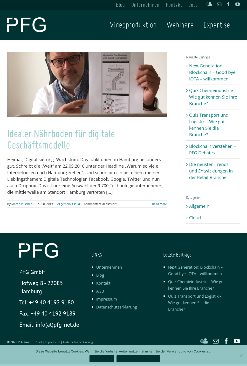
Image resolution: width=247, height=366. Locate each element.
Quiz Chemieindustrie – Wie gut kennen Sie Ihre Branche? (213, 96)
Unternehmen (109, 267)
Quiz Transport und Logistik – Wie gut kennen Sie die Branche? (194, 303)
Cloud (76, 204)
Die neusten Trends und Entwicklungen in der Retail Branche (211, 170)
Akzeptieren (102, 359)
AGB (100, 291)
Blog (100, 275)
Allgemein (64, 204)
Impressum (106, 299)
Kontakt (103, 283)
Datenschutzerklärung (116, 307)
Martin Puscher (21, 204)
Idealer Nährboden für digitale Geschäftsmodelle (61, 139)
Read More (159, 204)
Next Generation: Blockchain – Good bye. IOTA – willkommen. (213, 72)
